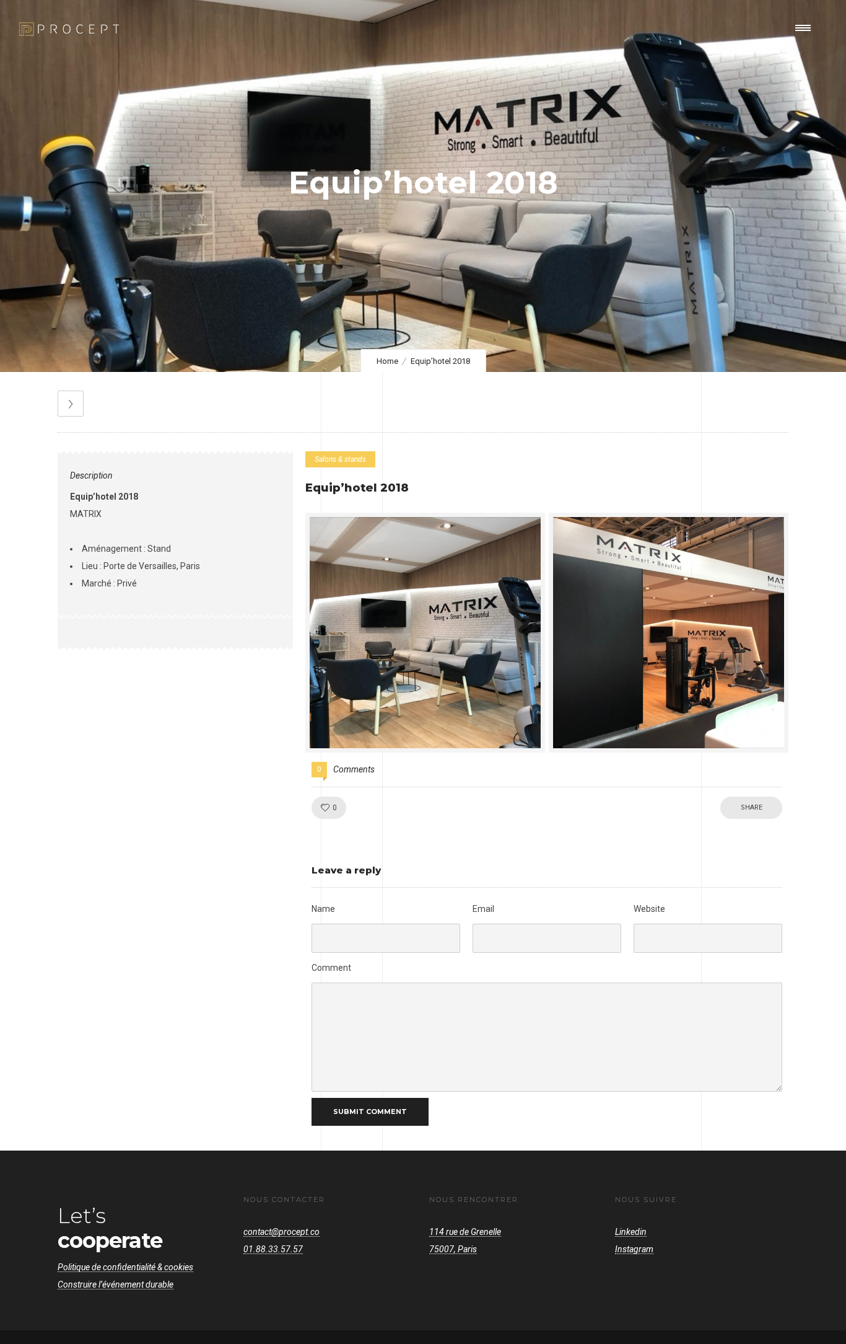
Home (387, 361)
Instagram (634, 1249)
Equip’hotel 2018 (357, 488)
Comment (331, 968)
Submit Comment (370, 1111)
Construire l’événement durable (115, 1284)
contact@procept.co (281, 1232)
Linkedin (631, 1232)
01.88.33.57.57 (273, 1249)
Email (483, 909)
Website (649, 909)
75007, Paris (453, 1249)
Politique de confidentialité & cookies (125, 1267)
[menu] (805, 27)
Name (323, 909)
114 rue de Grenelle (465, 1232)
